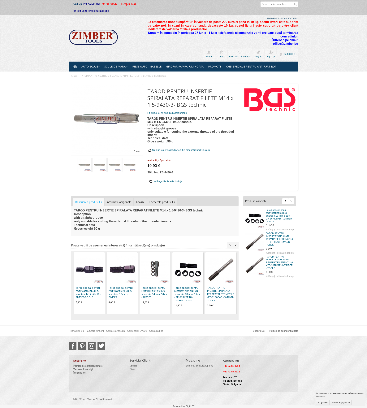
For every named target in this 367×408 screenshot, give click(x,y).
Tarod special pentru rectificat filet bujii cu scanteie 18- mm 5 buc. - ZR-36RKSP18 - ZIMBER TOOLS (279, 216)
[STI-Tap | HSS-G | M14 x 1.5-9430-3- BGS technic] (114, 165)
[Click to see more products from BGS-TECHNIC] (270, 99)
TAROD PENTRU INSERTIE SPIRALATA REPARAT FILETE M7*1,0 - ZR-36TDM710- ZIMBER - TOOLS (279, 262)
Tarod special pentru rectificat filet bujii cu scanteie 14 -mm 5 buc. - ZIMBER (154, 292)
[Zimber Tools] (93, 37)
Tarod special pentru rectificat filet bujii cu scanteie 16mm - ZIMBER (121, 292)
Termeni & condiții (83, 369)
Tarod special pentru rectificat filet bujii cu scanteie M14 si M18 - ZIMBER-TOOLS (88, 292)
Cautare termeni (95, 331)
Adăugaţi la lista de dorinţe (280, 229)
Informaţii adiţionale (118, 202)
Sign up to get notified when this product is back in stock (181, 150)
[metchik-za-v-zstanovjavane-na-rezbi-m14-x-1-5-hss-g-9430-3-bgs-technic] (99, 165)
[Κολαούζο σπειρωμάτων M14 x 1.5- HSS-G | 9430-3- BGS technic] (84, 165)
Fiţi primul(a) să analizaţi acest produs (167, 113)
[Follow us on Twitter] (101, 346)
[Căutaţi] (295, 4)
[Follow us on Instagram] (92, 346)
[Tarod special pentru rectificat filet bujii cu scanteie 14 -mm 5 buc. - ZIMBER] (155, 269)
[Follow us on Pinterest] (82, 346)
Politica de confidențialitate (283, 331)
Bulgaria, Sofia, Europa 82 (199, 365)
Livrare (133, 365)
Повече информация (340, 402)
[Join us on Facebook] (72, 346)
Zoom (137, 151)
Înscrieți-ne (79, 372)
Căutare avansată (115, 331)
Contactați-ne (156, 331)
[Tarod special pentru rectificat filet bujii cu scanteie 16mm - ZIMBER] (122, 269)
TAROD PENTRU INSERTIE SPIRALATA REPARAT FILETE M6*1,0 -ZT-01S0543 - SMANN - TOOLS (279, 239)
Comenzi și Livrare (137, 331)
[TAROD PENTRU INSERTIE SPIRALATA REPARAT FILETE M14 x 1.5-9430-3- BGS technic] (130, 165)
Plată (132, 369)
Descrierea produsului (88, 202)
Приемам (323, 402)
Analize (140, 202)
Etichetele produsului (162, 202)
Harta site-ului (77, 331)
